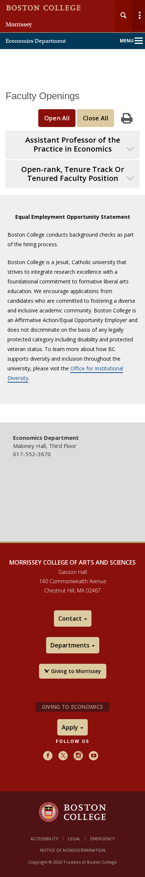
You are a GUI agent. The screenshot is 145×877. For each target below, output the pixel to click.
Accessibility (44, 838)
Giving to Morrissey (75, 671)
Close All (95, 118)
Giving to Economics (72, 706)
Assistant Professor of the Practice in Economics (72, 144)
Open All (57, 118)
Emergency (102, 838)
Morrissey (19, 24)
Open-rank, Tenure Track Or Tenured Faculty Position (72, 174)
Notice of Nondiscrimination (72, 850)
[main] (72, 251)
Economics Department (36, 41)
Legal (74, 838)
